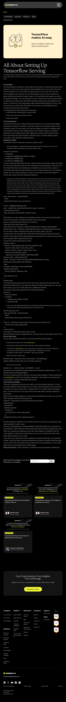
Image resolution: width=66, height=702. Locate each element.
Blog (5, 12)
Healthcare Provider (6, 638)
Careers (36, 618)
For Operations (7, 621)
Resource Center (26, 615)
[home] (12, 5)
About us (36, 615)
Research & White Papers (27, 628)
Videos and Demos (27, 623)
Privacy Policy (27, 686)
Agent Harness (17, 618)
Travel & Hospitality (6, 654)
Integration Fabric (16, 629)
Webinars (26, 632)
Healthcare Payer (6, 643)
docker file (19, 348)
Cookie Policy (44, 686)
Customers (8, 16)
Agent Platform (17, 615)
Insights (18, 16)
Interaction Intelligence (16, 624)
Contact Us (47, 619)
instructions (31, 342)
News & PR (37, 627)
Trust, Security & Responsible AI (17, 635)
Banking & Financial (6, 634)
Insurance (6, 647)
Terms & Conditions (8, 686)
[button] (59, 5)
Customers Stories (6, 662)
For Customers (7, 615)
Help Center (47, 613)
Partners (36, 624)
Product (26, 16)
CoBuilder (15, 621)
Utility (4, 658)
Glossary (26, 635)
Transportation (7, 650)
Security (60, 686)
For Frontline (6, 618)
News (34, 16)
